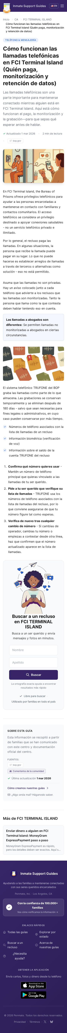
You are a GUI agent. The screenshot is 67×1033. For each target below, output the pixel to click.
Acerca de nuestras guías (49, 945)
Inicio (6, 19)
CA (16, 19)
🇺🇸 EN (54, 5)
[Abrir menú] (62, 6)
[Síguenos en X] (45, 1021)
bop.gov (17, 140)
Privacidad (20, 1021)
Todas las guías (17, 932)
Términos (34, 1021)
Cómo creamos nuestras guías (26, 788)
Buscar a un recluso (15, 945)
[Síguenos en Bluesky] (51, 1021)
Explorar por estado (47, 934)
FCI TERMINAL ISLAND (37, 19)
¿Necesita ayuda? (20, 956)
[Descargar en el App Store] (34, 985)
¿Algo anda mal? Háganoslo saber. (32, 794)
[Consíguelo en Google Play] (33, 995)
